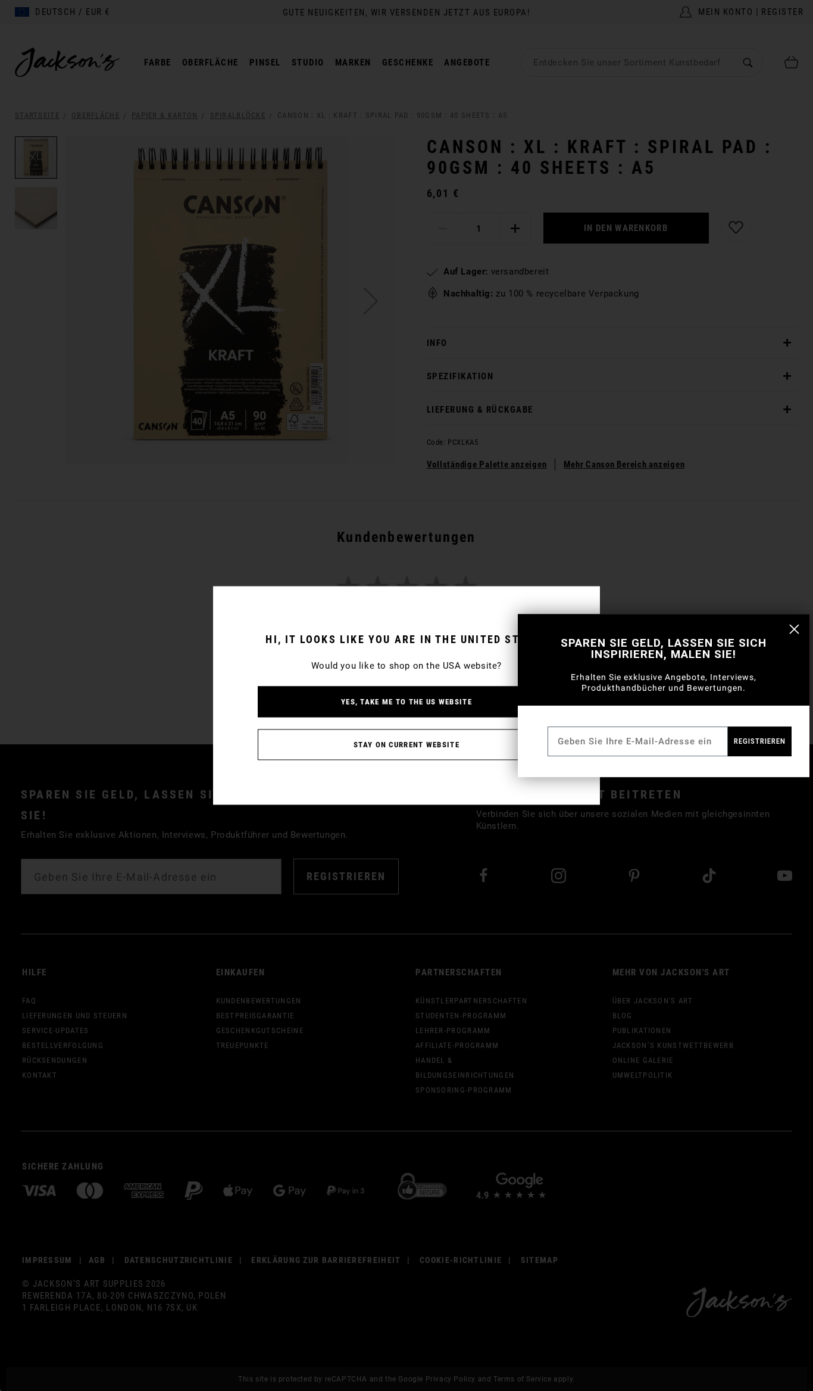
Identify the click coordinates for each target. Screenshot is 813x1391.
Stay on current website (406, 744)
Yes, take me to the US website (406, 701)
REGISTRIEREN (760, 741)
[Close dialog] (794, 629)
